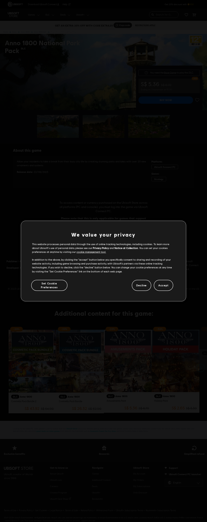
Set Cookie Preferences (49, 285)
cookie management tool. (91, 251)
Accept (163, 285)
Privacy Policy (101, 247)
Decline (141, 285)
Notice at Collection (126, 247)
